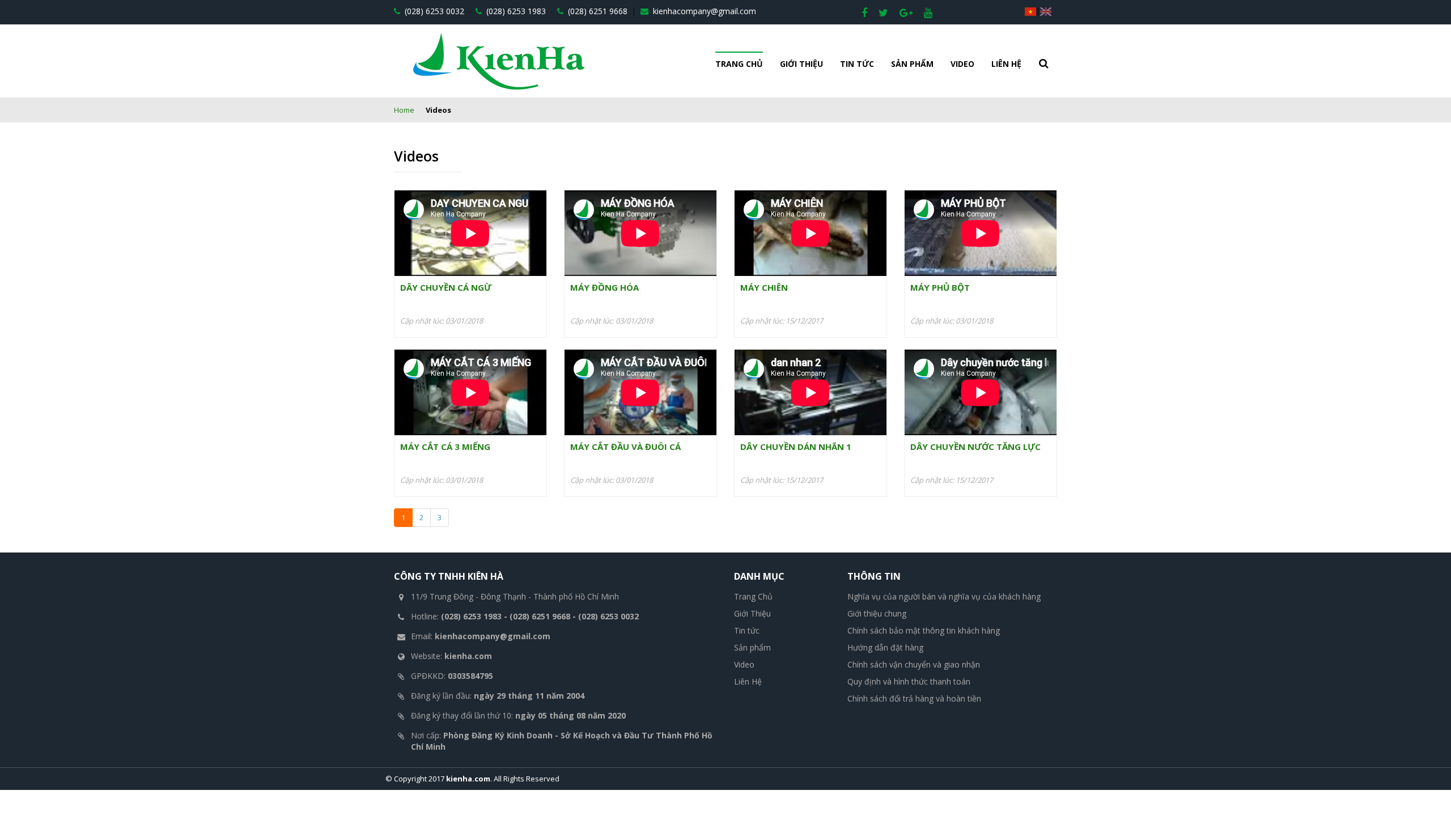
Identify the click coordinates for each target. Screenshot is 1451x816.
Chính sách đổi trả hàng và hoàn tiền (914, 698)
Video (962, 63)
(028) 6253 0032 (433, 11)
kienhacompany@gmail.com (703, 11)
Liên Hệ (1006, 63)
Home (404, 110)
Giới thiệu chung (876, 613)
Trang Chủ (739, 63)
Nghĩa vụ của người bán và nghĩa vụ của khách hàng (944, 596)
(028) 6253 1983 (515, 11)
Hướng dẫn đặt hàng (885, 647)
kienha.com (468, 779)
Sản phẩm (912, 63)
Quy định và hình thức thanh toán (908, 681)
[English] (1045, 11)
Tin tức (857, 63)
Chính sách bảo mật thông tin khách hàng (923, 630)
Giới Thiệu (801, 63)
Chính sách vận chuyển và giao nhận (913, 664)
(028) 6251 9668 (596, 11)
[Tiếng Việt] (1030, 11)
